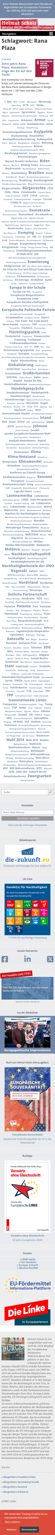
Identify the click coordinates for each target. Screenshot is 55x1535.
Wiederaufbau (10, 765)
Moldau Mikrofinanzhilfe (20, 545)
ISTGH (21, 421)
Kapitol (42, 440)
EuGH (48, 279)
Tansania (7, 684)
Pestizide (45, 606)
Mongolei (36, 550)
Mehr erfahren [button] (12, 1521)
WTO (39, 768)
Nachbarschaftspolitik (31, 554)
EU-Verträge (22, 279)
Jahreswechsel (38, 422)
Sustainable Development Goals (21, 677)
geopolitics (47, 350)
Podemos (38, 614)
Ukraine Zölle (10, 715)
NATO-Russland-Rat (16, 575)
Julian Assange (22, 430)
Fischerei (27, 327)
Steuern (33, 667)
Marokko (39, 520)
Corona (47, 199)
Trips (41, 704)
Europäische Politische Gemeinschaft (27, 306)
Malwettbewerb (34, 510)
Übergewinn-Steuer (13, 711)
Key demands (25, 448)
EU (24, 266)
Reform (48, 627)
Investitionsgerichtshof (42, 414)
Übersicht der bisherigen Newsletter (27, 825)
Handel (18, 380)
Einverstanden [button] (29, 1529)
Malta (22, 510)
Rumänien (43, 639)
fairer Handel (10, 324)
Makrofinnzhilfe (35, 507)
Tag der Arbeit (30, 681)
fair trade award (38, 321)
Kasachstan (33, 444)
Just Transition (21, 437)
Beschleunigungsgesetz (39, 153)
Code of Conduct (13, 196)
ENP (51, 247)
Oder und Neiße (18, 587)
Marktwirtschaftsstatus (21, 521)
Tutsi (30, 708)
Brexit (49, 173)
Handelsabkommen (15, 384)
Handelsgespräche (27, 388)
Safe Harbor (43, 643)
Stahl (9, 666)
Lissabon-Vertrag (21, 503)
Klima (36, 452)
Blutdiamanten (29, 169)
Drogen (28, 229)
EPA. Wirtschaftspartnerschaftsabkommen (27, 258)
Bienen (6, 165)
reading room (17, 624)
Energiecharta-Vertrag (33, 243)
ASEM (22, 124)
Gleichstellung (28, 360)
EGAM (4, 240)
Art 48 (50, 120)
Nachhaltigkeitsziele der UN (27, 561)
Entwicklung (9, 251)
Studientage (23, 670)
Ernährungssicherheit (16, 262)
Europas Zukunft (28, 1265)
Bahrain (12, 143)
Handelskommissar (18, 392)
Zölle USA (21, 771)
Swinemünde (47, 677)
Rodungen (30, 635)
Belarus (38, 146)
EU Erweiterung (14, 273)
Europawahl (40, 314)
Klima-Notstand (22, 457)
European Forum (32, 318)
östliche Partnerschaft (27, 594)
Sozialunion (12, 661)
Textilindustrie (18, 687)
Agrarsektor (29, 112)
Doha (48, 225)
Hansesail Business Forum (38, 400)
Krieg (30, 484)
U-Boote (47, 708)
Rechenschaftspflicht (34, 624)
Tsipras (7, 708)
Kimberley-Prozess (41, 448)
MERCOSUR (31, 534)
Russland (11, 643)
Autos (4, 143)
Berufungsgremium (16, 153)
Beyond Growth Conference (21, 161)
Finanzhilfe (14, 328)
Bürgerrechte (34, 188)
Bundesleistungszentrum (38, 177)
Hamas (45, 377)
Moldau (38, 541)
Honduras (7, 407)
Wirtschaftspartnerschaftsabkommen (35, 765)
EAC (29, 237)
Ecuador (48, 236)
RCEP (46, 621)
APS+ (4, 120)
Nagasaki (19, 571)
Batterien (35, 143)
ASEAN (16, 124)
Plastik (45, 610)
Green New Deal (29, 369)
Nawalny (44, 575)
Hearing (20, 403)
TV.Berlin (38, 708)
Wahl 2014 (15, 740)
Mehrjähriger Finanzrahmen (22, 527)
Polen (47, 613)
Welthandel (37, 750)
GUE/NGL (12, 377)
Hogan (44, 403)
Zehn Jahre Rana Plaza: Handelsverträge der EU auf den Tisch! (17, 69)
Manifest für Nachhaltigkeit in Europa (27, 513)
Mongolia (46, 550)
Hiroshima (32, 403)
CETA (50, 188)
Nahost (33, 571)
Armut (40, 120)
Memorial (45, 528)
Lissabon (8, 503)
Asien (49, 124)
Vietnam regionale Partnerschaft (20, 732)
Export (45, 317)
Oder (7, 587)
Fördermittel (12, 336)
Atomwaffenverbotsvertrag (19, 139)
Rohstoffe (15, 639)
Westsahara (26, 761)
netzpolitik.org (10, 579)
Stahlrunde (22, 666)
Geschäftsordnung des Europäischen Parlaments (23, 357)
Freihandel (34, 339)
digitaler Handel (36, 218)
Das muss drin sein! (22, 206)
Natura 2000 (32, 575)
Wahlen (44, 740)
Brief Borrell (11, 177)
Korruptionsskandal (35, 481)
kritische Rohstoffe (43, 485)
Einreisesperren (34, 240)
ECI (39, 237)
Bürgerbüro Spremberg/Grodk (21, 1482)
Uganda (27, 711)
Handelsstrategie (20, 396)
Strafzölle (44, 666)
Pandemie (45, 602)
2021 (15, 102)
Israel (12, 421)
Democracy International (16, 211)
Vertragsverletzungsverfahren (22, 729)
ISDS (4, 421)
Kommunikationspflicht (27, 469)
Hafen (37, 377)
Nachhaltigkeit (17, 558)
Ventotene (10, 725)
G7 (31, 347)
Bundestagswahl (43, 180)
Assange (21, 128)
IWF (28, 422)
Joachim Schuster (23, 427)
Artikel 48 (6, 124)
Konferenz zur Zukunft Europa (27, 472)
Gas (42, 347)
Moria (7, 555)
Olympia (46, 587)
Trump (49, 704)
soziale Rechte (39, 658)
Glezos (41, 361)
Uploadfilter (41, 718)
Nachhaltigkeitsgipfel (37, 558)
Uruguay (7, 722)
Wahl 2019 (32, 740)
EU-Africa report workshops (35, 273)
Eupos (14, 284)
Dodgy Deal (39, 225)
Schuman (36, 647)
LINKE (25, 499)
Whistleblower (41, 762)
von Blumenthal (13, 736)
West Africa (42, 757)
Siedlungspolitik (30, 655)
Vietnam (42, 729)
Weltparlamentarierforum (16, 755)
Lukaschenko (18, 506)
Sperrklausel (26, 662)
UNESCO (38, 715)
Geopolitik (12, 354)
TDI (25, 684)
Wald (44, 748)
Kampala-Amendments (22, 440)
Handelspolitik (40, 392)
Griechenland (13, 373)
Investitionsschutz (12, 418)
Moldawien (43, 545)
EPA (36, 254)
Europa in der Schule (27, 287)
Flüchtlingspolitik (24, 332)
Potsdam (44, 617)
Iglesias (43, 407)
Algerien (6, 116)
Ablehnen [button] (11, 1529)
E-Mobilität (20, 237)
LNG (33, 503)
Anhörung (43, 116)
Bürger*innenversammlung (40, 184)
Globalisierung (20, 365)
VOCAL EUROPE (43, 732)
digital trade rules (19, 218)
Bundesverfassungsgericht (14, 184)
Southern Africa (22, 659)
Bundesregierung (10, 181)
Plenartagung (26, 614)
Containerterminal (22, 199)
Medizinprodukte (40, 524)
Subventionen (43, 670)
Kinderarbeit (21, 452)
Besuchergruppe (27, 156)
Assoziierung (32, 128)
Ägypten (41, 112)
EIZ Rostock (48, 240)
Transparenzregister (28, 704)
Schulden (17, 648)
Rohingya (41, 635)
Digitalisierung (11, 225)
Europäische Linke (27, 298)
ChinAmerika (28, 192)
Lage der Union (23, 491)
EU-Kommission (26, 276)
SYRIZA (18, 680)
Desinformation (10, 215)
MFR (50, 535)
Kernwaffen (11, 448)
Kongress (31, 477)
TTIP (14, 707)
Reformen (10, 631)
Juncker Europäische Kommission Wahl (27, 433)
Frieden (42, 343)
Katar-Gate (45, 444)
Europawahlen (14, 317)
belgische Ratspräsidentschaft (24, 150)
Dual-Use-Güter (40, 229)
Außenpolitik (44, 139)
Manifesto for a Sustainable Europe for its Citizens (27, 517)
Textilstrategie (35, 688)
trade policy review (23, 696)
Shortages (10, 655)
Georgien (23, 353)
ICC (24, 407)
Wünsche (48, 769)
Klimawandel (30, 461)
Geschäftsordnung (39, 354)
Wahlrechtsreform (19, 747)
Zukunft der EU (37, 771)
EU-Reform (8, 280)
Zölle (11, 771)
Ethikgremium (12, 266)
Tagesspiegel (44, 681)
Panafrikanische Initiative (27, 602)
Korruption (17, 480)
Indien (30, 410)
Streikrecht (11, 670)
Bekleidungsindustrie (22, 146)
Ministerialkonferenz (34, 538)
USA (27, 721)
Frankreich (27, 336)
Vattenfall (46, 722)
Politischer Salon (14, 617)
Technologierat (36, 684)
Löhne (5, 507)
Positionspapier (31, 617)
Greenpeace (43, 369)
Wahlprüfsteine (20, 744)
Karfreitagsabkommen (16, 444)
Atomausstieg (19, 135)
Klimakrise (42, 457)
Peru (35, 606)
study (32, 670)
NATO (41, 571)
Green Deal (13, 369)
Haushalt (11, 403)
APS (51, 116)
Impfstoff (20, 410)
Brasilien (36, 173)
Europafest (37, 292)
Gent (38, 350)
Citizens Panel (44, 192)
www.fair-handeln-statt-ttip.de (28, 1001)
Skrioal (10, 659)
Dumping (26, 232)
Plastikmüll (11, 613)
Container (7, 199)
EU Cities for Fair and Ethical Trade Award (27, 269)
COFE (25, 195)
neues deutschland (27, 579)
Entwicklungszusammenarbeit (34, 250)
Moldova (12, 549)
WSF (5, 768)
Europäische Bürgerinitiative (27, 295)
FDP (34, 324)
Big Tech (15, 165)
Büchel (22, 177)
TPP (10, 695)
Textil (5, 688)
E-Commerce (8, 237)
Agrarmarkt (15, 112)
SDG (47, 647)
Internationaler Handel (16, 413)
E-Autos (47, 233)
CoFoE (33, 195)
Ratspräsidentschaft (30, 620)
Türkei (22, 707)
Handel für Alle (32, 380)
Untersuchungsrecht (23, 718)
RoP (27, 639)
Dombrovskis (15, 228)
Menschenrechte (41, 531)
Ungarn (47, 715)
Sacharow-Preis (28, 643)
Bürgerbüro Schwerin (15, 1491)
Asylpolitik (43, 132)
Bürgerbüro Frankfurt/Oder (19, 1477)
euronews (23, 284)
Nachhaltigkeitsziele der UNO (28, 566)
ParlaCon (9, 606)
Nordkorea (46, 582)
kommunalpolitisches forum (35, 466)
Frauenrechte (42, 336)
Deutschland (26, 214)
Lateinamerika (19, 495)
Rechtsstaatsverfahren (32, 628)
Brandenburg (19, 173)
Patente (24, 606)
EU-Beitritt (10, 277)
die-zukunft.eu (43, 214)
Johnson (40, 426)
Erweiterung (38, 262)
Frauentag (20, 339)
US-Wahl (18, 721)
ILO (50, 407)
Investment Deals (30, 418)
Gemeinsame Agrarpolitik (19, 350)
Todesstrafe (38, 691)
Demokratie (39, 210)
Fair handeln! (28, 1262)
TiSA (28, 691)
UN (31, 714)
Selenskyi (35, 652)
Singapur (44, 654)
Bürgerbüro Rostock (15, 1486)
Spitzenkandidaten (41, 662)
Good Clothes (41, 365)
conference (44, 196)
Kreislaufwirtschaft (14, 484)
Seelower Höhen (22, 652)
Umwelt (22, 714)
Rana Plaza (11, 621)
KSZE (8, 488)
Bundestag (25, 180)
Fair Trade (21, 321)
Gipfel (14, 360)
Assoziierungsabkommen (17, 132)
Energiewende (10, 247)
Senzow (44, 652)
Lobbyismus (43, 503)
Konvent (44, 477)
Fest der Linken (46, 325)
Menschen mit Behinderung (16, 531)
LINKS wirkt (28, 1259)
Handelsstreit (39, 396)
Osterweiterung (20, 590)
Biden (45, 161)
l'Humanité (44, 488)
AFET (32, 105)
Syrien (9, 680)
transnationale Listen (27, 700)
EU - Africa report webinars (39, 266)
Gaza (48, 347)
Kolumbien (13, 465)
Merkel (43, 535)
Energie (13, 243)
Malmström (11, 510)
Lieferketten (41, 495)
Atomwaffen (36, 135)
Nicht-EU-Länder (9, 583)
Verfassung (46, 725)
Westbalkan (12, 762)
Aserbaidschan (35, 124)
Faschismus (25, 325)
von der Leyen (28, 736)
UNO (9, 718)
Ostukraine (28, 598)
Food (44, 333)
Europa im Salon (36, 284)
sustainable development (32, 674)
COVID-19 (15, 202)
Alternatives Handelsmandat (24, 116)
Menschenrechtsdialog (13, 535)
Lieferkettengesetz (11, 500)
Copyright (37, 199)
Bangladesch (23, 143)
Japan (50, 421)
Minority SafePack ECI (22, 542)
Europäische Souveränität (21, 314)
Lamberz (37, 492)
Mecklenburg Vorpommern (19, 524)
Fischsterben (40, 328)
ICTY (36, 407)
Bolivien (5, 173)
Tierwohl (21, 691)
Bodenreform (44, 169)
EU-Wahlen (37, 279)
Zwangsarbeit (39, 776)
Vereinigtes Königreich (28, 725)
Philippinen (26, 610)
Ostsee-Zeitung (13, 599)
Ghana (50, 357)
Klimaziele (48, 462)
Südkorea (15, 674)
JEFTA (11, 426)
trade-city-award (41, 696)
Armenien (27, 120)
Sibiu (18, 655)
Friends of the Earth (14, 347)
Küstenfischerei (30, 488)
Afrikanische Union (43, 109)
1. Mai (7, 101)
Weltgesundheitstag (20, 751)
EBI (34, 236)
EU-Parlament (43, 277)
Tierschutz (10, 691)
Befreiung (47, 142)
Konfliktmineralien (14, 477)
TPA (47, 691)
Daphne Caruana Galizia (34, 203)
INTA (38, 410)
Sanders (7, 648)
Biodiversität (13, 168)
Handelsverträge (15, 399)
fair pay (10, 321)
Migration (17, 538)
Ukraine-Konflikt (28, 1268)
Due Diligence (10, 233)
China (15, 192)
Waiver (36, 747)
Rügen (34, 639)
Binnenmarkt (46, 165)
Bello (42, 150)
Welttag (9, 758)
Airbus (50, 112)
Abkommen (32, 102)
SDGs (10, 651)
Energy (23, 247)
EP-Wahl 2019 (24, 254)
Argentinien (13, 120)
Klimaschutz (9, 461)
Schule (26, 648)
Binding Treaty (29, 165)
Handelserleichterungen (40, 384)
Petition (10, 610)
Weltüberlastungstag (24, 758)
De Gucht (37, 206)
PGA (17, 610)
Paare (46, 599)
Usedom (35, 721)
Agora (5, 112)
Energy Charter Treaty (38, 247)
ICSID (29, 407)
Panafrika (9, 602)
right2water (17, 634)
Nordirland (28, 582)
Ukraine (45, 711)
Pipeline (37, 610)
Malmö (48, 506)
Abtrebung (16, 105)
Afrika (40, 105)
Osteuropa (35, 590)
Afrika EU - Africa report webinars (18, 109)
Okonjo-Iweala (33, 587)
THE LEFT (48, 688)
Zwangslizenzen (27, 780)
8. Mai (22, 102)
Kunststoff (16, 488)
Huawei (17, 407)
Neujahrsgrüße (44, 579)
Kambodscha (35, 437)
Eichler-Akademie (17, 240)
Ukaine (36, 711)
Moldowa (26, 550)
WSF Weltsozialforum (22, 768)
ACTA (26, 105)
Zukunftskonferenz (15, 776)
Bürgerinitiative (11, 188)
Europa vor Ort (22, 291)
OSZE (39, 598)
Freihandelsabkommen (23, 343)
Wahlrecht (35, 744)
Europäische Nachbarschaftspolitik (27, 302)
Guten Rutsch (25, 377)
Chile (8, 192)
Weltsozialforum (40, 754)
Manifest (47, 510)
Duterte (39, 233)
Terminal (48, 684)
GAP (36, 346)
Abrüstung (44, 101)
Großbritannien (36, 373)
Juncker (35, 430)
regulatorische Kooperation (32, 631)
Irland (45, 418)
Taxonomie (17, 684)
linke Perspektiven (41, 499)
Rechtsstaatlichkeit (11, 628)
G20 (26, 347)
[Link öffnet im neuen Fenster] (27, 1291)
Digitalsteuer (26, 225)
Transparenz (10, 704)
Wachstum (42, 735)
